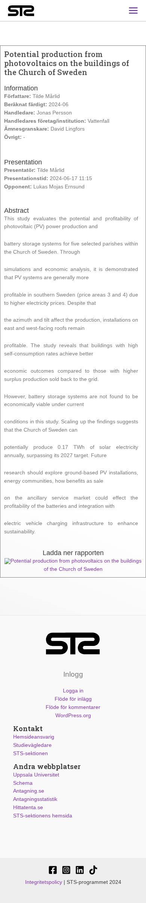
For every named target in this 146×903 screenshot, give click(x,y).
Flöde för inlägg (73, 699)
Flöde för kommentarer (73, 707)
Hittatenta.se (28, 807)
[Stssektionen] (93, 869)
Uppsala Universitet (36, 775)
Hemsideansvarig (33, 737)
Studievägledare (32, 745)
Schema (23, 783)
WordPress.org (73, 715)
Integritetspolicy (43, 882)
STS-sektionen (30, 753)
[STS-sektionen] (52, 869)
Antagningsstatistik (35, 799)
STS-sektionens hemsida (42, 816)
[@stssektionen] (66, 869)
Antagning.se (28, 791)
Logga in (73, 691)
